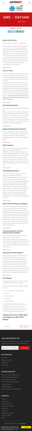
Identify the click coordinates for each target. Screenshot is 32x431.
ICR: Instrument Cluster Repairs (10, 382)
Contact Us (5, 408)
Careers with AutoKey (8, 406)
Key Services (5, 362)
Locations (4, 411)
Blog (3, 418)
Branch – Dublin (6, 415)
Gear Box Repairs (7, 386)
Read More (16, 429)
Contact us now (6, 67)
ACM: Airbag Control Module (10, 377)
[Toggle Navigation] (3, 2)
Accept (26, 427)
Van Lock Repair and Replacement (11, 389)
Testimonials (5, 401)
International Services (8, 413)
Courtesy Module (6, 384)
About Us (4, 399)
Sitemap (23, 423)
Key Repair (5, 365)
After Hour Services (7, 403)
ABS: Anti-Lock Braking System (10, 375)
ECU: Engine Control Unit (9, 379)
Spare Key (4, 358)
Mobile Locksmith (7, 360)
